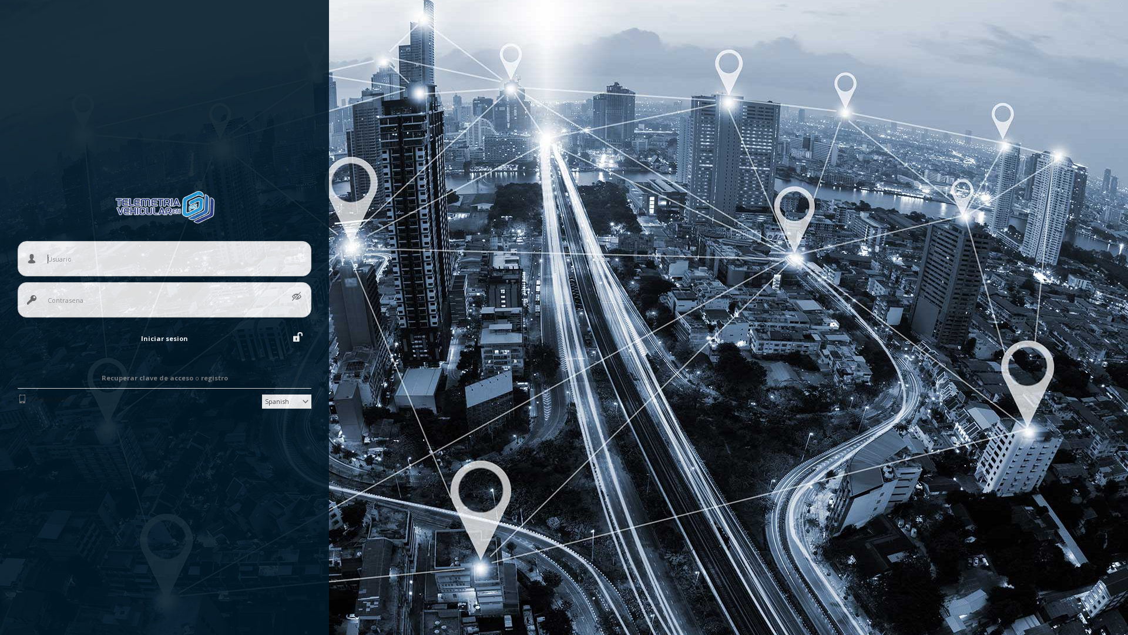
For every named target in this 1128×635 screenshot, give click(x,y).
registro (214, 377)
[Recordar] (298, 337)
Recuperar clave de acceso (147, 377)
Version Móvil (50, 399)
